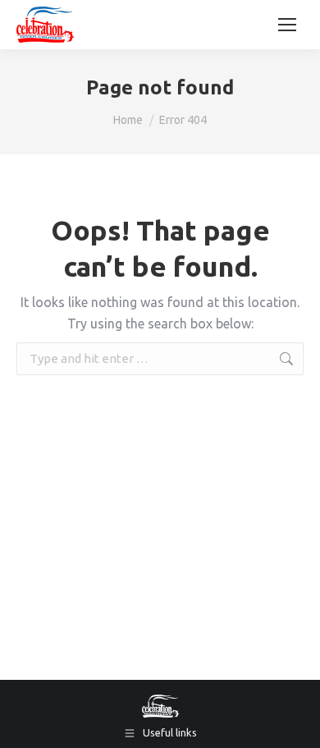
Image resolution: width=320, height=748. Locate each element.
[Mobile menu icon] (287, 24)
